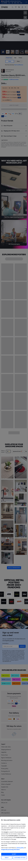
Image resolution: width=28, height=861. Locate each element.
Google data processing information (10, 849)
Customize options (19, 857)
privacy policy (20, 847)
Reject (7, 857)
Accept (14, 854)
